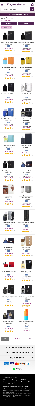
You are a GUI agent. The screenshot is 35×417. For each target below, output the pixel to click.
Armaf (6, 27)
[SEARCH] (32, 9)
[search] (30, 5)
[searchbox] (15, 9)
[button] (2, 5)
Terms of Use (6, 386)
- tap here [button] (17, 14)
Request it (26, 229)
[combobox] (17, 9)
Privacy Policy (13, 386)
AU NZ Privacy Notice (23, 386)
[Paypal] (28, 364)
